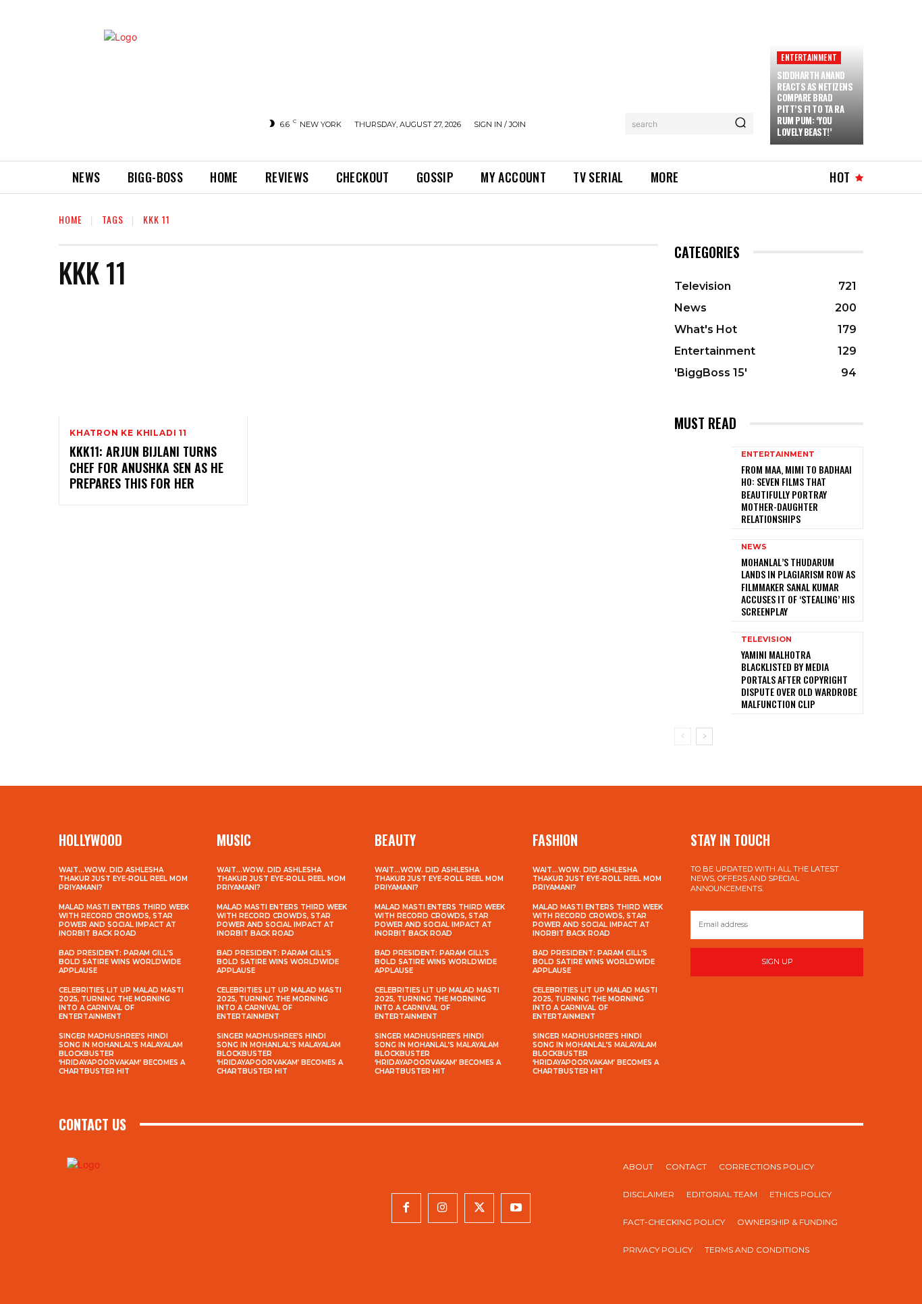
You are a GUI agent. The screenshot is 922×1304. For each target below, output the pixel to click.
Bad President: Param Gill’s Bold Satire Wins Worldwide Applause (120, 962)
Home (70, 219)
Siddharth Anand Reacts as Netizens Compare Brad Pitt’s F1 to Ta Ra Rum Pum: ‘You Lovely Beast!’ (814, 103)
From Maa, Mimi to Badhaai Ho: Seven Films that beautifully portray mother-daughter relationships (796, 494)
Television (766, 639)
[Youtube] (516, 1208)
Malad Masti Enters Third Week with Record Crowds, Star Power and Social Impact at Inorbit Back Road (124, 920)
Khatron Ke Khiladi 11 (128, 433)
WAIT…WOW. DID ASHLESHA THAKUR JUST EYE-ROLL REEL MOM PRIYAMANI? (123, 879)
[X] (479, 1208)
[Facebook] (406, 1208)
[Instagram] (443, 1208)
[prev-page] (682, 736)
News (754, 547)
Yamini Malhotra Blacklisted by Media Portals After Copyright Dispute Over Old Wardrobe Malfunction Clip (799, 679)
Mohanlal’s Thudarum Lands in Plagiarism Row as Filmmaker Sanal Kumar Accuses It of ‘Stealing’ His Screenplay (798, 586)
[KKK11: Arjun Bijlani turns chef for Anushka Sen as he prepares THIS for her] (153, 359)
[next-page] (704, 736)
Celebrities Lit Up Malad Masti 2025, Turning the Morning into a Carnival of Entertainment (121, 1003)
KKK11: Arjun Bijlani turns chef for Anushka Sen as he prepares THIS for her (146, 467)
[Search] (740, 123)
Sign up (777, 961)
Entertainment (809, 57)
